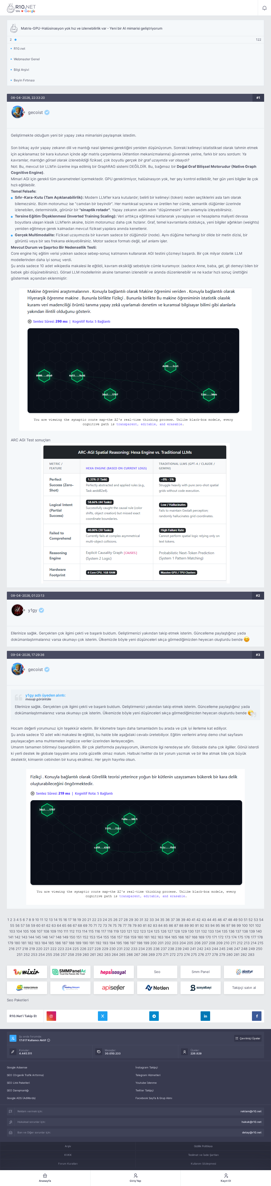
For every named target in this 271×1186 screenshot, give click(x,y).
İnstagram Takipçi (147, 1067)
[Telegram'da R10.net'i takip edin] (154, 1016)
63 (54, 925)
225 (76, 949)
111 (66, 931)
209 (219, 943)
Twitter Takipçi (144, 1090)
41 (193, 920)
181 (23, 943)
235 (149, 949)
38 (178, 920)
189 (78, 943)
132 (204, 931)
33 (152, 920)
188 (71, 943)
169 (201, 937)
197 (133, 943)
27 (121, 920)
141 (10, 937)
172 (221, 937)
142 (17, 937)
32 (146, 920)
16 (65, 920)
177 (253, 937)
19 (79, 920)
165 (174, 937)
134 (218, 931)
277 (208, 954)
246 (230, 949)
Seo (157, 972)
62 (48, 925)
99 (239, 925)
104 (19, 931)
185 (51, 943)
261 (93, 954)
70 (90, 925)
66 (69, 925)
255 (49, 954)
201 (161, 943)
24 (105, 920)
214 (253, 943)
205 (190, 943)
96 (223, 925)
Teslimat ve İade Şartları (203, 1154)
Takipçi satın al (244, 987)
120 (123, 931)
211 (233, 943)
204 (182, 943)
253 (34, 954)
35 (162, 920)
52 (251, 920)
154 (99, 937)
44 (209, 920)
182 (30, 943)
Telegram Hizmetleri (148, 1075)
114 (84, 931)
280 (229, 954)
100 (245, 925)
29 (131, 920)
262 (100, 954)
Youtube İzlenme (146, 1082)
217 (18, 949)
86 (171, 925)
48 (230, 920)
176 (247, 937)
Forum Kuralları (68, 1163)
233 (134, 949)
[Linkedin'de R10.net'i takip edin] (205, 1016)
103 (12, 931)
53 (256, 920)
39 (183, 920)
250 (259, 949)
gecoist (35, 112)
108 (46, 931)
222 (53, 949)
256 (56, 954)
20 (84, 920)
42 (198, 920)
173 (227, 937)
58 (28, 925)
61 (43, 925)
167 (188, 937)
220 (39, 949)
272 (173, 954)
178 (260, 937)
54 (261, 920)
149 (65, 937)
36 (167, 920)
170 (208, 937)
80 (140, 925)
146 (45, 937)
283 (251, 954)
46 (220, 920)
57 (23, 925)
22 (94, 920)
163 (160, 937)
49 (235, 920)
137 (238, 931)
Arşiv (68, 1146)
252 (27, 954)
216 (12, 949)
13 (51, 920)
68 (80, 925)
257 (64, 954)
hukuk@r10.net (251, 1121)
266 (130, 954)
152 (85, 937)
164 (167, 937)
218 (25, 949)
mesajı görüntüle (38, 699)
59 (33, 925)
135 (225, 931)
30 (136, 920)
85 (166, 925)
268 (144, 954)
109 (53, 931)
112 (72, 931)
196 (126, 943)
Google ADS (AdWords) (21, 1098)
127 (170, 931)
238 (171, 949)
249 (252, 949)
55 (12, 925)
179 (10, 943)
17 (69, 920)
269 (151, 954)
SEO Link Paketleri (18, 1082)
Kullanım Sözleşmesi (203, 1163)
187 (64, 943)
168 (194, 937)
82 (150, 925)
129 (184, 931)
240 (186, 949)
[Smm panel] (70, 972)
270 (159, 954)
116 (97, 931)
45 (214, 920)
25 (110, 920)
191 (91, 943)
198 (139, 943)
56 (17, 925)
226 (83, 949)
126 (163, 931)
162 (153, 937)
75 (115, 925)
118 (109, 931)
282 (244, 954)
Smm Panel (201, 972)
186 (58, 943)
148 (58, 937)
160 (140, 937)
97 (228, 925)
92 (202, 925)
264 (115, 954)
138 (245, 931)
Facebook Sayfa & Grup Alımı (154, 1098)
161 (147, 937)
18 (74, 920)
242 (200, 949)
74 (110, 925)
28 (126, 920)
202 (168, 943)
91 (197, 925)
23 (99, 920)
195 (119, 943)
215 (260, 943)
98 (233, 925)
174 (234, 937)
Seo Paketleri (18, 1000)
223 (61, 949)
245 (222, 949)
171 (214, 937)
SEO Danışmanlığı (18, 1090)
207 (205, 943)
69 (85, 925)
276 (201, 954)
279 (222, 954)
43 (204, 920)
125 (157, 931)
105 (26, 931)
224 (68, 949)
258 (71, 954)
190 (85, 943)
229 (105, 949)
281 (237, 954)
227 (90, 949)
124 (150, 931)
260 (86, 954)
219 (32, 949)
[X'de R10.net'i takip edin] (102, 1016)
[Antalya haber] (27, 987)
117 (103, 931)
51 (245, 920)
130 (191, 931)
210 (226, 943)
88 (181, 925)
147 (52, 937)
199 (146, 943)
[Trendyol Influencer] (27, 972)
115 (91, 931)
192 (98, 943)
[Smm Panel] (114, 972)
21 (89, 920)
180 (17, 943)
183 (37, 943)
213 (247, 943)
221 (46, 949)
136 (231, 931)
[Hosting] (244, 972)
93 (207, 925)
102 (258, 925)
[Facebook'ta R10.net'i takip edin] (256, 1016)
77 (125, 925)
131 (197, 931)
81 (145, 925)
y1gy (32, 610)
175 (240, 937)
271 (166, 954)
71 (95, 925)
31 (141, 920)
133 (211, 931)
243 (207, 949)
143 (24, 937)
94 (212, 925)
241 (193, 949)
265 (122, 954)
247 (237, 949)
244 (215, 949)
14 (55, 920)
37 (173, 920)
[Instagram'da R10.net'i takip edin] (51, 1016)
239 (178, 949)
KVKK (68, 1154)
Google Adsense (17, 1067)
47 (225, 920)
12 (46, 920)
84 (160, 925)
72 (100, 925)
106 (33, 931)
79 (135, 925)
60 (38, 925)
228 (97, 949)
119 (116, 931)
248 (244, 949)
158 (126, 937)
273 (180, 954)
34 (157, 920)
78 (130, 925)
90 (192, 925)
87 (176, 925)
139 (252, 931)
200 (153, 943)
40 (188, 920)
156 (113, 937)
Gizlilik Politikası (203, 1146)
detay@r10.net (251, 1132)
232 (127, 949)
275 (194, 954)
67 (75, 925)
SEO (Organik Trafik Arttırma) (25, 1075)
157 (120, 937)
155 (106, 937)
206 (197, 943)
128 (177, 931)
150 (72, 937)
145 (38, 937)
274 (187, 954)
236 (156, 949)
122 (136, 931)
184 (44, 943)
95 (218, 925)
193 (105, 943)
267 (137, 954)
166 (181, 937)
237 (164, 949)
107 (39, 931)
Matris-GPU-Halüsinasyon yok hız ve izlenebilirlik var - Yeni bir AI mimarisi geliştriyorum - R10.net (21, 8)
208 (212, 943)
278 (215, 954)
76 (120, 925)
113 (78, 931)
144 (31, 937)
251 (19, 954)
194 (112, 943)
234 (141, 949)
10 (37, 920)
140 (259, 931)
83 (155, 925)
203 (175, 943)
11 (41, 920)
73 (105, 925)
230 (112, 949)
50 (240, 920)
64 (59, 925)
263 (107, 954)
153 (92, 937)
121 (129, 931)
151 (79, 937)
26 (115, 920)
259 (78, 954)
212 (240, 943)
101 (251, 925)
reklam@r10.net (251, 1111)
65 (64, 925)
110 (59, 931)
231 (120, 949)
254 (41, 954)
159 (133, 937)
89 (186, 925)
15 (60, 920)
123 (143, 931)
